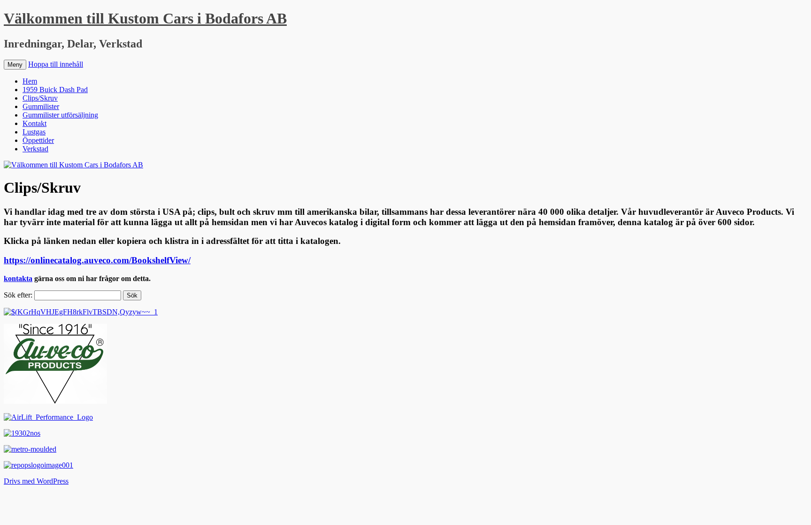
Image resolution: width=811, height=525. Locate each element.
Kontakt (34, 123)
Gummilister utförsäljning (60, 115)
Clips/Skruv (40, 98)
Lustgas (34, 132)
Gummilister (41, 106)
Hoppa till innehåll (55, 64)
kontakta (18, 278)
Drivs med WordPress (36, 481)
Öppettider (38, 140)
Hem (30, 81)
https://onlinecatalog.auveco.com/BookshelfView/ (97, 260)
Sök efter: (18, 295)
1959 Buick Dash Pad (55, 90)
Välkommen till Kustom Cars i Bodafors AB (145, 18)
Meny (15, 64)
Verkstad (35, 149)
